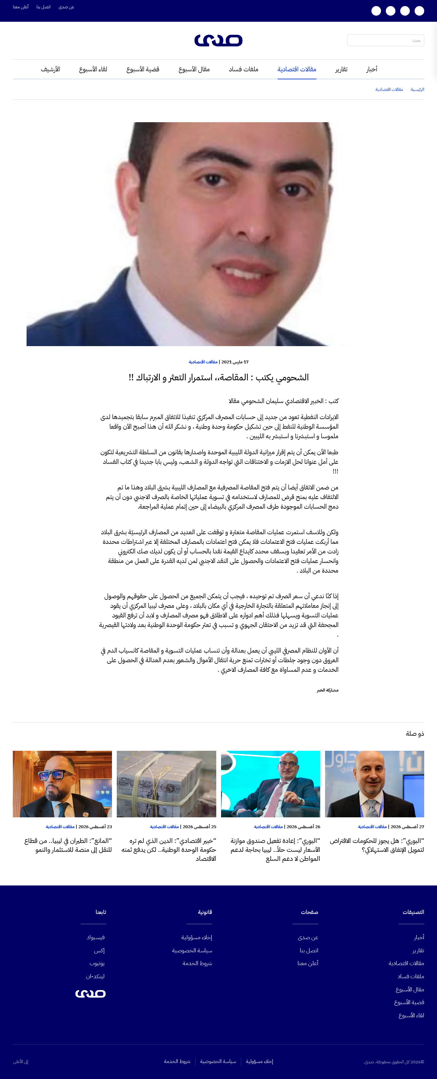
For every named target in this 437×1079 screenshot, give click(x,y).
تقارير (341, 69)
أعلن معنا (20, 7)
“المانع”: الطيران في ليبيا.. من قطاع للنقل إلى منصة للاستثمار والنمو (68, 845)
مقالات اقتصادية (297, 69)
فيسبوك (95, 937)
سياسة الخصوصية (192, 950)
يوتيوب (97, 963)
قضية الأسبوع (142, 69)
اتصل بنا (43, 7)
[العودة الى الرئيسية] (218, 40)
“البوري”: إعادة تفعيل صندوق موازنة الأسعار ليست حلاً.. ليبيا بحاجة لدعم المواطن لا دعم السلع (275, 849)
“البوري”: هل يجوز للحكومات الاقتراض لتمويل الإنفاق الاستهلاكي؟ (377, 845)
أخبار (372, 69)
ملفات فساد (243, 69)
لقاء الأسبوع (93, 69)
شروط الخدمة (197, 963)
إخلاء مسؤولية (196, 937)
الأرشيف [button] (50, 69)
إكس (99, 950)
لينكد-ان (95, 976)
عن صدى (66, 7)
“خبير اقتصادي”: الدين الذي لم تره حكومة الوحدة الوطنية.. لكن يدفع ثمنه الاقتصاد (169, 849)
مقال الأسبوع (194, 69)
